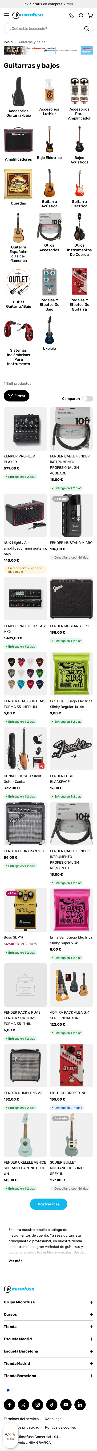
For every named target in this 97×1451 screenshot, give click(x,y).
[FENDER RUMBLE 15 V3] (25, 1065)
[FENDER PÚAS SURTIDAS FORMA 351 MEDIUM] (25, 674)
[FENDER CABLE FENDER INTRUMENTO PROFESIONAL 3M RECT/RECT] (71, 823)
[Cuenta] (81, 15)
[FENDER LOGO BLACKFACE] (71, 748)
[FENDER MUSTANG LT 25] (71, 598)
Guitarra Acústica (49, 203)
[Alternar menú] (6, 15)
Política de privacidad (21, 1427)
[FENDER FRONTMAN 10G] (25, 823)
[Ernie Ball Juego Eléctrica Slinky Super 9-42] (71, 910)
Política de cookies (60, 1427)
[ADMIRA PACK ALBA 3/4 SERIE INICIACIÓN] (71, 985)
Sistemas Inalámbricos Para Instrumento (18, 357)
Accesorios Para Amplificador (79, 113)
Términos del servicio (21, 1419)
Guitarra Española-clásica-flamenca (18, 254)
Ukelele (49, 348)
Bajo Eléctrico (49, 157)
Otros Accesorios (49, 247)
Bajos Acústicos (79, 159)
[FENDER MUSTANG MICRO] (71, 515)
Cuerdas (18, 203)
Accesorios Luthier (49, 111)
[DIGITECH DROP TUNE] (71, 1065)
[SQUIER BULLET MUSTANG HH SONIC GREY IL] (71, 1135)
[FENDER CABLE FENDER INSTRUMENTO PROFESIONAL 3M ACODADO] (71, 429)
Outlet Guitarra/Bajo (18, 304)
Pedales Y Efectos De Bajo (49, 304)
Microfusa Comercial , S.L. (38, 1437)
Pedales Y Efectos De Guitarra (79, 304)
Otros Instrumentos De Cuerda (79, 249)
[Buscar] (86, 28)
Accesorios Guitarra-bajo (18, 113)
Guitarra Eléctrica (79, 203)
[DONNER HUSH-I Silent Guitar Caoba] (25, 748)
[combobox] (48, 28)
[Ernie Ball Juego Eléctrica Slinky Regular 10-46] (71, 674)
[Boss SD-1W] (25, 910)
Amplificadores (18, 159)
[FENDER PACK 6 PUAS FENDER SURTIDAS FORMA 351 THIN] (25, 985)
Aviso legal (53, 1419)
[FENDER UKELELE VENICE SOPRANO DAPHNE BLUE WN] (25, 1135)
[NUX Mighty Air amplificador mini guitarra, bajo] (25, 515)
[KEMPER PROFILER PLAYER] (25, 429)
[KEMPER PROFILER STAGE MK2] (25, 598)
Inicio (8, 42)
